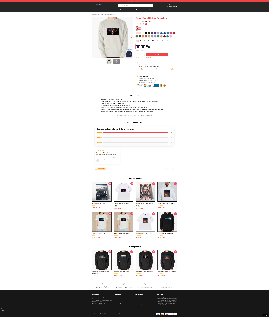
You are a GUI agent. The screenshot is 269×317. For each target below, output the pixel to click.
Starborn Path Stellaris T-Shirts (99, 233)
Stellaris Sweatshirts (110, 14)
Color (137, 30)
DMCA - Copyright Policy (119, 303)
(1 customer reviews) (146, 21)
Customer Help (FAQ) (140, 304)
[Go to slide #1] (109, 61)
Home (93, 14)
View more (134, 241)
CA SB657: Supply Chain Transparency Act (123, 304)
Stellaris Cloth (99, 14)
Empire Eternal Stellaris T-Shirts (121, 233)
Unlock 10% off (3, 311)
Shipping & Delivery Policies (141, 297)
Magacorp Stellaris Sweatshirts (121, 271)
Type (137, 26)
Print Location (139, 43)
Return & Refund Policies (141, 301)
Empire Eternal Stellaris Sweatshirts (144, 271)
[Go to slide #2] (116, 61)
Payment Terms (139, 299)
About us (116, 297)
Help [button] (266, 315)
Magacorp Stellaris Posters (98, 203)
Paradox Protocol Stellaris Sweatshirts (166, 271)
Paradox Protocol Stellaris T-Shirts (144, 233)
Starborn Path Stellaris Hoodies (165, 233)
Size (137, 38)
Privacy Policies (117, 301)
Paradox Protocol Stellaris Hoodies (166, 203)
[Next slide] (131, 37)
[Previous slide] (94, 37)
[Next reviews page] (173, 168)
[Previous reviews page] (166, 168)
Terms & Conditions (118, 299)
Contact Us (138, 303)
